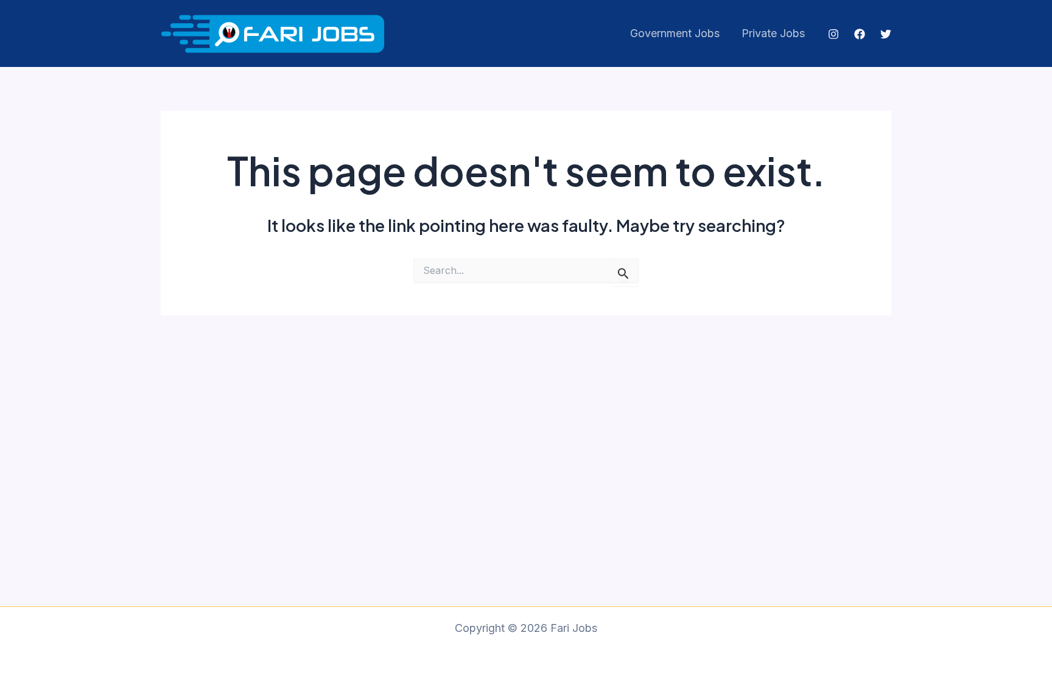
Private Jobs (773, 33)
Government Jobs (675, 33)
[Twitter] (885, 34)
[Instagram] (833, 34)
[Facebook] (859, 34)
